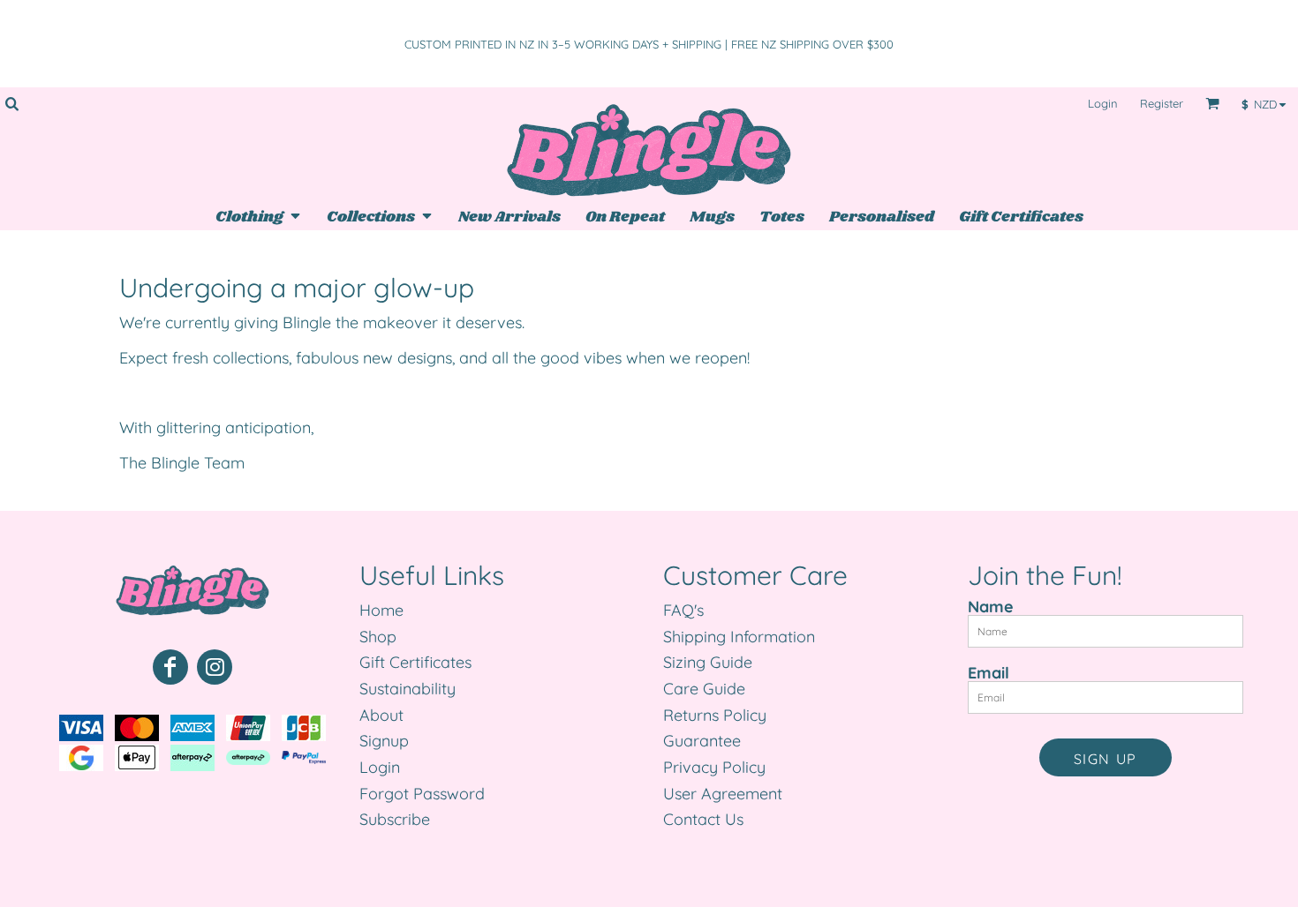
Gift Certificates (415, 662)
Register (1161, 103)
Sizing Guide (707, 662)
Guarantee (702, 741)
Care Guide (704, 688)
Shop (377, 636)
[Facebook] (170, 667)
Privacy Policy (714, 767)
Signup (384, 741)
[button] (11, 103)
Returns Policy (714, 715)
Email (988, 672)
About (381, 715)
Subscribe (394, 819)
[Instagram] (214, 667)
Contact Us (703, 819)
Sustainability (407, 688)
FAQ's (683, 610)
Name (991, 606)
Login (1103, 103)
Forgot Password (422, 793)
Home (381, 610)
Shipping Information (739, 636)
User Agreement (722, 793)
